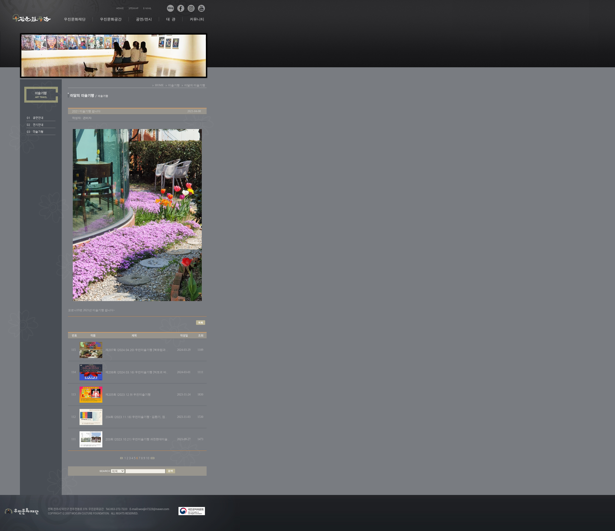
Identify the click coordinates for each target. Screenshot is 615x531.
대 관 (170, 19)
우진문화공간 (111, 19)
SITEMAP (133, 8)
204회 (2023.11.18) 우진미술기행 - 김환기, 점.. (136, 417)
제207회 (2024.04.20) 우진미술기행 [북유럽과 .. (136, 350)
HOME (120, 8)
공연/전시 (144, 19)
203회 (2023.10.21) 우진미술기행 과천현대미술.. (137, 439)
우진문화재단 (75, 19)
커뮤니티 (197, 19)
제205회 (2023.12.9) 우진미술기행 (128, 394)
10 (148, 458)
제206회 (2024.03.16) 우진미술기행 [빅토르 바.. (136, 372)
